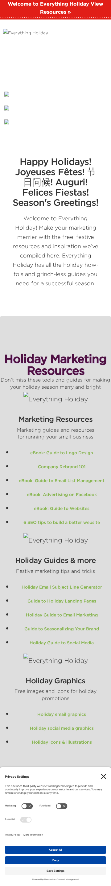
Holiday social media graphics (62, 728)
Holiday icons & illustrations (62, 742)
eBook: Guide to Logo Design (61, 452)
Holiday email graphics (61, 714)
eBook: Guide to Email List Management (62, 480)
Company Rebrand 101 (62, 466)
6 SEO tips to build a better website (61, 522)
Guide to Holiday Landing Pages (61, 601)
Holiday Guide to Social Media (62, 642)
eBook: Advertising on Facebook (62, 494)
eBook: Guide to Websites (61, 508)
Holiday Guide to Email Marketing (62, 614)
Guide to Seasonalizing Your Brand (61, 628)
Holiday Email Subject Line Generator (62, 587)
